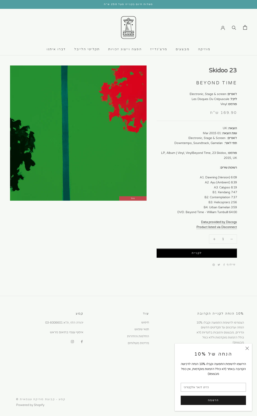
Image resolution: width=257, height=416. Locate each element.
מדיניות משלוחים (138, 343)
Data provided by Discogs (219, 222)
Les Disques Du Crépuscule (210, 99)
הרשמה (213, 400)
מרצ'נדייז (158, 49)
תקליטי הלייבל (87, 49)
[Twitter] (219, 265)
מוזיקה (204, 49)
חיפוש (145, 322)
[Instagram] (72, 341)
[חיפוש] (234, 27)
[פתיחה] (245, 27)
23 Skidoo (223, 70)
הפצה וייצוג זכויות (125, 49)
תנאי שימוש (142, 329)
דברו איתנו (56, 49)
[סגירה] (247, 348)
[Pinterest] (213, 265)
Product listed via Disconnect (216, 227)
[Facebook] (224, 265)
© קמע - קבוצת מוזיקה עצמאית (40, 399)
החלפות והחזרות (138, 336)
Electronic (196, 94)
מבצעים (183, 49)
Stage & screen (215, 94)
